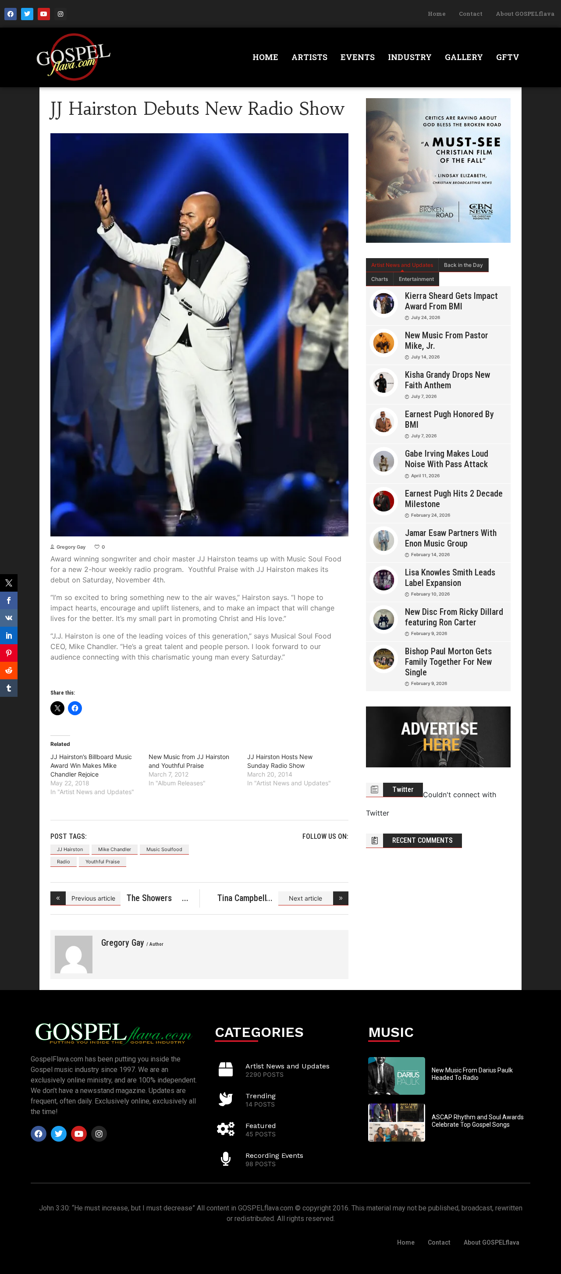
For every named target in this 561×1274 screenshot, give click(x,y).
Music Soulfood (164, 849)
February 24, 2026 (430, 515)
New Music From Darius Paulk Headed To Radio (472, 1074)
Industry (410, 57)
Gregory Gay (71, 547)
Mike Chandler (114, 849)
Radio (63, 862)
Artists (309, 57)
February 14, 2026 (430, 554)
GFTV (507, 57)
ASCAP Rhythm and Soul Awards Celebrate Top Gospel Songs (478, 1121)
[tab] (402, 265)
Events (358, 57)
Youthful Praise (102, 862)
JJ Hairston (70, 849)
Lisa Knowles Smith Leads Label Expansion (450, 577)
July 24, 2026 (425, 317)
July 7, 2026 (424, 396)
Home (437, 14)
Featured (260, 1125)
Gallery (464, 57)
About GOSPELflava (525, 14)
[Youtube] (44, 14)
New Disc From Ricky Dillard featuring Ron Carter (454, 617)
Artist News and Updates (402, 265)
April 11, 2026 (425, 475)
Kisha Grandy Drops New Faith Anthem (447, 379)
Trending (260, 1096)
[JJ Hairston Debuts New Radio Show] (73, 954)
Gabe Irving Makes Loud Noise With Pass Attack (446, 458)
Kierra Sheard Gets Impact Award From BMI (451, 301)
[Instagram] (60, 14)
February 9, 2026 (429, 633)
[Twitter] (27, 14)
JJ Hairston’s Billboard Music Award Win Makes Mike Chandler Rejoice (91, 765)
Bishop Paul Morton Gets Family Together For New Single (448, 662)
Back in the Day (463, 265)
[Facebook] (10, 14)
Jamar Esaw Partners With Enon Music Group (451, 538)
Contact (471, 14)
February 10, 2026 (430, 593)
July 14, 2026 (425, 356)
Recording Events (274, 1155)
